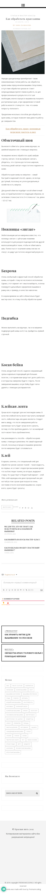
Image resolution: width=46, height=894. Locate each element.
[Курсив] (6, 589)
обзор (8, 723)
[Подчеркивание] (9, 589)
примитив (17, 723)
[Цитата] (20, 589)
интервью (9, 706)
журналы (25, 698)
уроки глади (10, 744)
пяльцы (26, 723)
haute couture (17, 686)
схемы (24, 736)
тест (23, 740)
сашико (34, 727)
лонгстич (34, 711)
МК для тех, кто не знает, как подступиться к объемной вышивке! (18, 529)
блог (31, 690)
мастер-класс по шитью (14, 719)
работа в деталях (11, 727)
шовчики (9, 748)
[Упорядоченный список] (15, 589)
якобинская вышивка (23, 748)
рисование (24, 727)
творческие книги (12, 740)
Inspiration (29, 686)
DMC (7, 686)
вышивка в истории (13, 694)
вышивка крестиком (30, 694)
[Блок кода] (23, 589)
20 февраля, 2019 (10, 542)
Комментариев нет (22, 29)
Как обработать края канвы (23, 18)
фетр (19, 744)
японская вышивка (13, 752)
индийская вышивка (13, 702)
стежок (16, 736)
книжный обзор (21, 706)
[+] (32, 590)
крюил (25, 711)
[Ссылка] (26, 589)
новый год (29, 719)
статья (28, 731)
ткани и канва (32, 740)
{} (29, 590)
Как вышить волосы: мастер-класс (22, 539)
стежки (8, 736)
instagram (9, 690)
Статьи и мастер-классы (23, 16)
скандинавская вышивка (14, 731)
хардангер (27, 744)
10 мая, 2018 (8, 553)
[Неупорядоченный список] (17, 589)
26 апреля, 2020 (10, 534)
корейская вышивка (13, 711)
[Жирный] (3, 589)
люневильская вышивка (14, 715)
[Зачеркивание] (12, 589)
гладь (8, 698)
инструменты (28, 702)
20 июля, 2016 (22, 22)
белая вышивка (21, 690)
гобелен (16, 698)
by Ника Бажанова (22, 25)
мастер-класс (7, 507)
